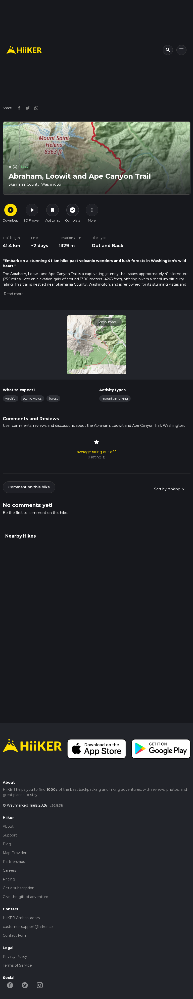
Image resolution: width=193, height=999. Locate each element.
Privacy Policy (15, 956)
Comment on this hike (29, 487)
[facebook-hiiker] (10, 984)
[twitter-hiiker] (25, 984)
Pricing (9, 879)
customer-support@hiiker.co (28, 926)
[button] (13, 294)
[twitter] (26, 108)
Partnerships (14, 861)
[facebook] (18, 108)
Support (10, 835)
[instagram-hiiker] (39, 984)
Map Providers (15, 853)
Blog (7, 844)
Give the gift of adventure (25, 897)
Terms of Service (17, 965)
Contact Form (15, 935)
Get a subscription (18, 888)
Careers (9, 870)
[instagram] (34, 108)
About (8, 826)
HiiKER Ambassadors (21, 918)
